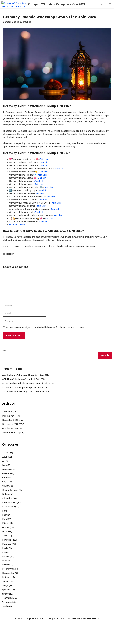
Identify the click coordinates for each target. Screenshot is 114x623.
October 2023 (9, 428)
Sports (5, 593)
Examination (8, 506)
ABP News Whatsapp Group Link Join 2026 (24, 379)
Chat (4, 477)
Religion (10, 253)
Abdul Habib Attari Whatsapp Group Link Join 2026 (28, 383)
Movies (5, 556)
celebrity (6, 473)
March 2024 (8, 416)
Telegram (7, 602)
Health (5, 531)
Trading (6, 606)
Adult (4, 456)
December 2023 (10, 420)
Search (5, 350)
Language (7, 539)
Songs (5, 585)
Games (5, 527)
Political (6, 564)
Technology (8, 598)
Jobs (4, 535)
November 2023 (10, 424)
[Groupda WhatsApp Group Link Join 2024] (14, 4)
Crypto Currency (10, 490)
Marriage (6, 544)
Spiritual (6, 589)
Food (5, 519)
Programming (9, 569)
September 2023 (10, 432)
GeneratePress (91, 618)
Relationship (8, 573)
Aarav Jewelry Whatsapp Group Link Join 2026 (25, 391)
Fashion (6, 515)
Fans (4, 510)
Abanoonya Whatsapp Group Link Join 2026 (24, 387)
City (4, 481)
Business (6, 469)
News (5, 560)
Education (7, 498)
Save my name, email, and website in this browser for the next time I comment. (45, 327)
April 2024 (7, 411)
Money (5, 552)
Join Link (44, 159)
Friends (6, 523)
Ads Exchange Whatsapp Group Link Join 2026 (25, 375)
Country (6, 486)
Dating (5, 494)
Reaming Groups (17, 224)
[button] (102, 4)
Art (3, 461)
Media (5, 548)
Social (5, 581)
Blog (4, 465)
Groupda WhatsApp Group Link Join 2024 (57, 4)
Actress (6, 452)
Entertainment (9, 502)
